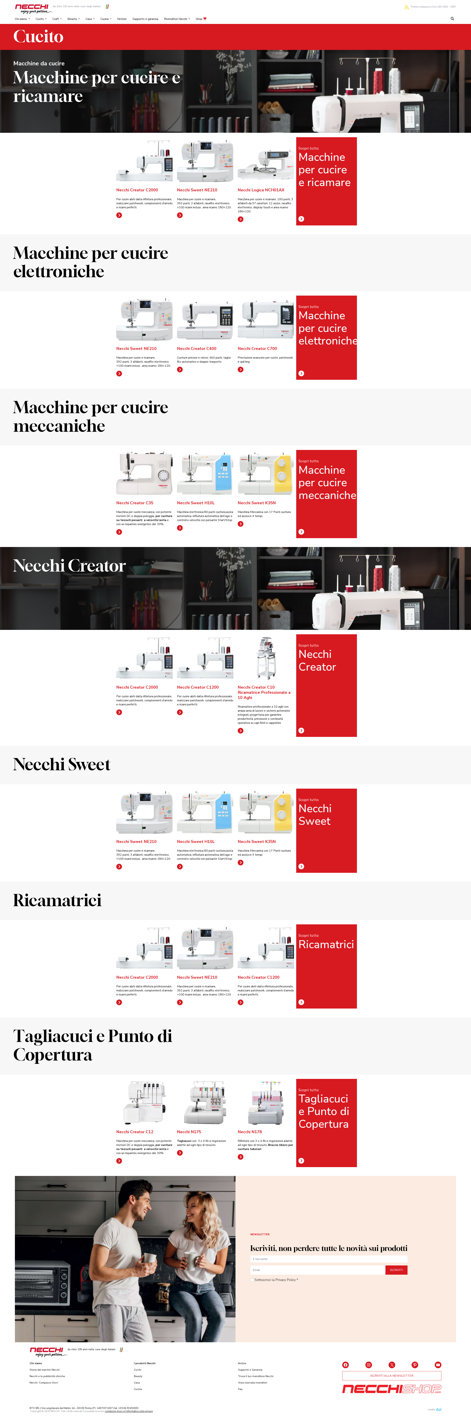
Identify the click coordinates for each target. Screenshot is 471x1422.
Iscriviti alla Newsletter (391, 1376)
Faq (240, 1389)
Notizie (122, 19)
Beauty (72, 19)
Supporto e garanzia (145, 19)
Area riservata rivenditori (252, 1382)
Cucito (40, 19)
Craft (55, 19)
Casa (89, 19)
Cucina (104, 19)
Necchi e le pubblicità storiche (47, 1376)
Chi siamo (21, 19)
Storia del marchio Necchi (45, 1370)
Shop (199, 19)
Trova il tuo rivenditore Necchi (255, 1376)
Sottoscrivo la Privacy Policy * (276, 1280)
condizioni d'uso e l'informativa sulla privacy (129, 1411)
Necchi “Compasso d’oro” (44, 1382)
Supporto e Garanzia (250, 1370)
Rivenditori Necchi (175, 19)
